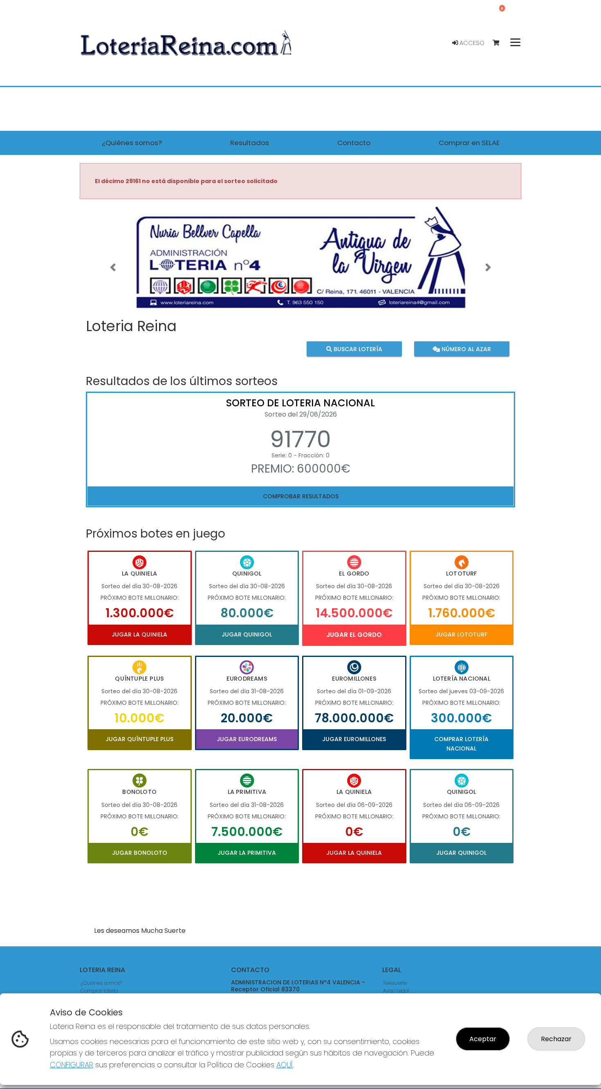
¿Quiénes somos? (101, 982)
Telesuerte (395, 982)
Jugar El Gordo (354, 634)
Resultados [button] (249, 143)
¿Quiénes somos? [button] (132, 143)
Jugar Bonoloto (139, 853)
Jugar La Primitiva (247, 853)
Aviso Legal (396, 990)
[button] (113, 267)
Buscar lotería (357, 349)
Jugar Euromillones (354, 739)
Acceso (471, 43)
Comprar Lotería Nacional (461, 743)
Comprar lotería (99, 990)
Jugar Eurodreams (247, 739)
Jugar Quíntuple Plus (139, 739)
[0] (500, 43)
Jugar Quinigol (247, 634)
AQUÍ (284, 1065)
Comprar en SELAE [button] (469, 143)
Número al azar (465, 349)
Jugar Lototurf (461, 634)
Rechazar (556, 1039)
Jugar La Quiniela (139, 634)
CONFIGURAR (71, 1065)
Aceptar (482, 1039)
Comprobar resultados (301, 496)
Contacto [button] (353, 143)
